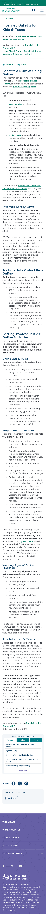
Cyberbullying (11, 751)
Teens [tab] (36, 740)
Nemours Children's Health (11, 4)
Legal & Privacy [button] (10, 838)
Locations (34, 4)
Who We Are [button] (8, 822)
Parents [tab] (10, 740)
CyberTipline (26, 541)
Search (34, 10)
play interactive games (24, 87)
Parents (9, 19)
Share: (5, 783)
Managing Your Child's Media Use (19, 755)
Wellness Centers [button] (12, 853)
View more (23, 770)
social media (15, 135)
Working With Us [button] (11, 830)
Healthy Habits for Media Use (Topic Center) (20, 745)
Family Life (11, 798)
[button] (8, 64)
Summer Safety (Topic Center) (18, 766)
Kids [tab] (23, 740)
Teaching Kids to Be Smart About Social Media (22, 760)
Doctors (26, 4)
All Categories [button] (10, 846)
